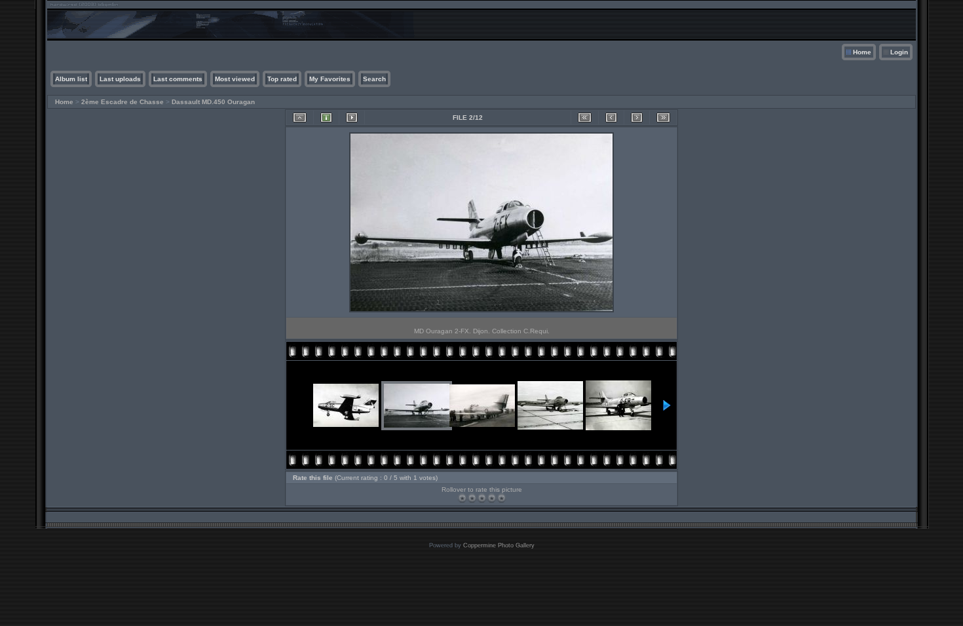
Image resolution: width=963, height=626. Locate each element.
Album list (71, 79)
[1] (462, 498)
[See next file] (636, 117)
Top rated (282, 79)
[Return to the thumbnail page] (299, 117)
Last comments (177, 79)
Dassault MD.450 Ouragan (213, 101)
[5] (501, 498)
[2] (472, 498)
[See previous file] (611, 117)
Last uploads (120, 79)
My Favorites (329, 79)
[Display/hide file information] (326, 117)
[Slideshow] (351, 117)
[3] (482, 498)
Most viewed (235, 79)
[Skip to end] (663, 117)
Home (862, 52)
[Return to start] (584, 117)
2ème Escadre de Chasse (122, 101)
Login (899, 52)
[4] (492, 498)
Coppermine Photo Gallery (499, 545)
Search (374, 79)
